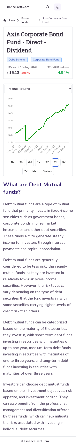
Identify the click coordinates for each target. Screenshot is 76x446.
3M (21, 162)
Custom (47, 171)
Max (35, 171)
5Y (63, 162)
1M (12, 162)
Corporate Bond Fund (46, 59)
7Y (25, 171)
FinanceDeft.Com (17, 7)
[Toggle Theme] (57, 6)
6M (30, 162)
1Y (38, 162)
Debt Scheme (17, 59)
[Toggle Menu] (67, 6)
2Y (47, 162)
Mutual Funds (25, 20)
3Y (55, 162)
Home (11, 20)
